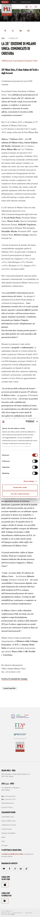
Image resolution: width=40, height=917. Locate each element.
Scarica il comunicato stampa (14, 678)
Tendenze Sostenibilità (8, 833)
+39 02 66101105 (9, 796)
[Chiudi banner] (37, 421)
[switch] (35, 461)
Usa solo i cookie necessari (20, 494)
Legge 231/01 (28, 912)
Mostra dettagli (29, 481)
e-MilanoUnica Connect (26, 2)
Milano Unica (5, 2)
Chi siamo (4, 845)
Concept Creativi (6, 829)
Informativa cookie (5, 912)
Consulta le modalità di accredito (12, 854)
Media (3, 38)
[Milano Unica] (6, 9)
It (30, 7)
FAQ (2, 841)
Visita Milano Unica (7, 817)
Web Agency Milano (6, 914)
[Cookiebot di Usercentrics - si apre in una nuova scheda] (26, 421)
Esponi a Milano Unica (8, 821)
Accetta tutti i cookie (20, 487)
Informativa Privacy (17, 912)
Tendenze (14, 2)
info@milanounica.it (7, 803)
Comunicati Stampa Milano (9, 688)
